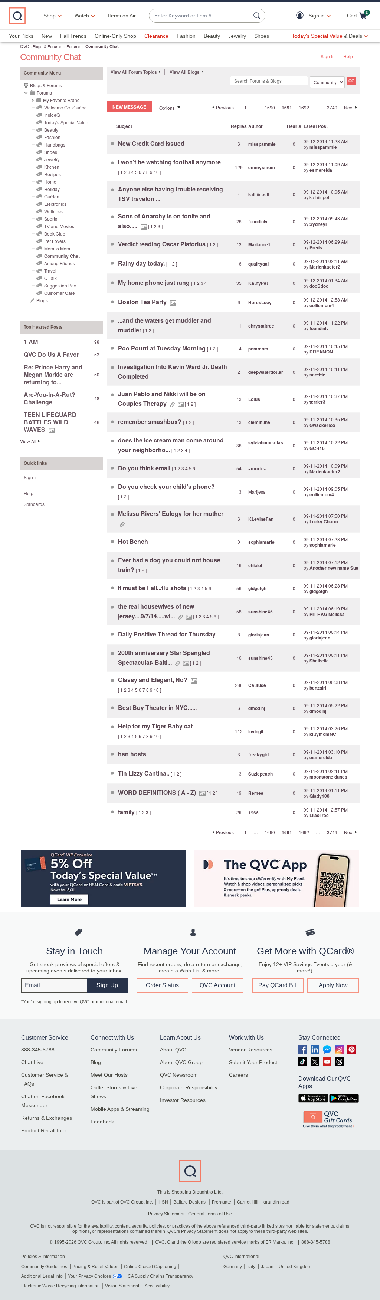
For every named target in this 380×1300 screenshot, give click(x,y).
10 (156, 172)
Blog (96, 1062)
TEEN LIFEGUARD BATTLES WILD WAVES (50, 422)
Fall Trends (73, 36)
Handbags (54, 144)
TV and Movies (59, 226)
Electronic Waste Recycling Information (60, 1286)
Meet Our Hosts (109, 1075)
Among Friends (59, 263)
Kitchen (51, 167)
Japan (267, 1266)
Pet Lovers (55, 241)
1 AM (31, 342)
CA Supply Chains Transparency (160, 1276)
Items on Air (122, 16)
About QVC (173, 1050)
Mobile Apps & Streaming (120, 1109)
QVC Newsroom (179, 1075)
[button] (301, 15)
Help (348, 56)
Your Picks (21, 36)
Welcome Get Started (65, 107)
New (47, 36)
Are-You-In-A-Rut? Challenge (49, 398)
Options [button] (167, 108)
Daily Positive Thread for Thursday (167, 634)
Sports (50, 218)
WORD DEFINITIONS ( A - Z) (157, 792)
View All (28, 441)
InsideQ (52, 115)
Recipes (52, 174)
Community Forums (114, 1050)
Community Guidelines (44, 1266)
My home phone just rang (154, 282)
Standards (34, 504)
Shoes (261, 36)
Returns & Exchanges (46, 1118)
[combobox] (199, 16)
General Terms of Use (210, 1214)
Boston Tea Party (143, 301)
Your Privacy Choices (89, 1276)
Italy (251, 1266)
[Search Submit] (258, 15)
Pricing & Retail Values (95, 1266)
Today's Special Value (66, 122)
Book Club (54, 233)
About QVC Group (181, 1062)
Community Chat (62, 256)
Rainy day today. (142, 263)
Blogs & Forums (47, 46)
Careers (238, 1075)
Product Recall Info (43, 1130)
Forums (73, 46)
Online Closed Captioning (150, 1266)
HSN (163, 1202)
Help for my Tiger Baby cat (155, 726)
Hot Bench (133, 541)
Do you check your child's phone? (166, 486)
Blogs (42, 300)
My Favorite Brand (61, 100)
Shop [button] (49, 16)
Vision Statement (122, 1286)
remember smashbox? (150, 421)
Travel (50, 270)
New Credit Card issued (151, 143)
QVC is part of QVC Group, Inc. (122, 1202)
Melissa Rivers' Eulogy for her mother (170, 513)
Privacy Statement (166, 1214)
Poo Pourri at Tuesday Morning (162, 348)
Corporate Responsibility (188, 1087)
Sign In (328, 56)
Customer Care (59, 293)
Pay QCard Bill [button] (278, 985)
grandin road (276, 1202)
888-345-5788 (38, 1050)
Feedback (102, 1122)
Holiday (52, 189)
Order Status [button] (162, 985)
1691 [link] (287, 107)
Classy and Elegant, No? (153, 679)
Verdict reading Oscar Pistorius (162, 244)
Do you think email (145, 468)
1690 (270, 107)
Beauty (212, 36)
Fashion (186, 36)
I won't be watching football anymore (169, 162)
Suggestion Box (60, 285)
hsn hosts (132, 754)
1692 (304, 107)
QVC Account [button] (217, 985)
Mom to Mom (57, 248)
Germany (232, 1266)
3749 (332, 107)
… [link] (255, 107)
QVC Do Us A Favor (51, 354)
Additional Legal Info (42, 1276)
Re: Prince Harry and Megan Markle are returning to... (53, 374)
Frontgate (221, 1202)
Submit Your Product (253, 1062)
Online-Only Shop (115, 36)
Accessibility (157, 1286)
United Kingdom (295, 1266)
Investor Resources (183, 1100)
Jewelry (237, 36)
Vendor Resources (250, 1050)
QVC (24, 46)
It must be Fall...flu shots (153, 587)
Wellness (53, 211)
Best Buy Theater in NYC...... (157, 707)
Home (50, 181)
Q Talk (50, 278)
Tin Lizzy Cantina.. (144, 773)
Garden (51, 196)
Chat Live (32, 1062)
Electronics (55, 204)
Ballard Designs (190, 1202)
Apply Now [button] (333, 985)
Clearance (156, 36)
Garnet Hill (247, 1202)
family (127, 811)
